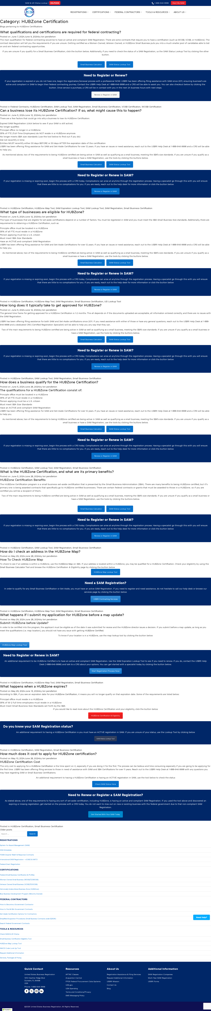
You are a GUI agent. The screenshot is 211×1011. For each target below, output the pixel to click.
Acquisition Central (74, 978)
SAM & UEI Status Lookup (36, 3)
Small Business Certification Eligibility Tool (15, 939)
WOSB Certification (151, 106)
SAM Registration (82, 106)
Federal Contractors (127, 12)
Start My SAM (178, 3)
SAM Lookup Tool (63, 106)
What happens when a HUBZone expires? (33, 686)
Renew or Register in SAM (105, 95)
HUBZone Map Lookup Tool (105, 572)
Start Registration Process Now (105, 671)
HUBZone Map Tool (45, 208)
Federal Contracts (19, 106)
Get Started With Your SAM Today (105, 814)
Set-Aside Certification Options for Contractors (18, 914)
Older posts (6, 829)
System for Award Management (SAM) (15, 845)
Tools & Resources (157, 12)
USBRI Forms (153, 981)
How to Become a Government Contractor (16, 904)
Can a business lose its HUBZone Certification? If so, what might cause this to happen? (71, 110)
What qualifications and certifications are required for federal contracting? (60, 32)
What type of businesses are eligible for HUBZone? (42, 212)
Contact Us (111, 985)
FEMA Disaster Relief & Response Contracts (17, 855)
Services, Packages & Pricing (10, 958)
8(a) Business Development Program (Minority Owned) (21, 894)
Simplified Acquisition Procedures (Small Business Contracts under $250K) (28, 919)
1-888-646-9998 (38, 987)
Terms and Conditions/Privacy (78, 992)
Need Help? (201, 917)
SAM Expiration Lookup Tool (70, 208)
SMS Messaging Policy (75, 995)
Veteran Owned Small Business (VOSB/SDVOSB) (19, 884)
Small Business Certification (106, 106)
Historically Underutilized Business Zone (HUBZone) (19, 889)
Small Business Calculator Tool (15, 567)
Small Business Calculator (91, 64)
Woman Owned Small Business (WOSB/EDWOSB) (19, 880)
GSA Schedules (6, 850)
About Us (179, 12)
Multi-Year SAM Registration (160, 978)
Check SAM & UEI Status (9, 934)
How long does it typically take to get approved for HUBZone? (51, 305)
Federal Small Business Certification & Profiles (17, 875)
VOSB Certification (131, 106)
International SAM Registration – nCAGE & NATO (19, 859)
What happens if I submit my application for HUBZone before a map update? (62, 615)
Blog (109, 988)
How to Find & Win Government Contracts (16, 909)
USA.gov (69, 985)
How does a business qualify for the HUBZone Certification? (49, 382)
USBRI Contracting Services (105, 599)
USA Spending (72, 988)
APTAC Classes (72, 974)
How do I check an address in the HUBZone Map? (40, 551)
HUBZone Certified (94, 630)
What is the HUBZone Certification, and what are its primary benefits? (57, 471)
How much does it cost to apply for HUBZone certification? (48, 754)
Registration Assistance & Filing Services (124, 974)
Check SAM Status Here (105, 784)
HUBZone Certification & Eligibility (105, 715)
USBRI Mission (113, 981)
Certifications (100, 12)
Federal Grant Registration (10, 864)
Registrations (78, 12)
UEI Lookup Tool (112, 301)
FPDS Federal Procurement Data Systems (83, 981)
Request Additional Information (12, 953)
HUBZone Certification (41, 106)
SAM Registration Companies (160, 974)
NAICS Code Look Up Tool (10, 948)
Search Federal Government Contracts (15, 923)
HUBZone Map (65, 564)
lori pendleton (48, 36)
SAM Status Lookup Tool (119, 64)
